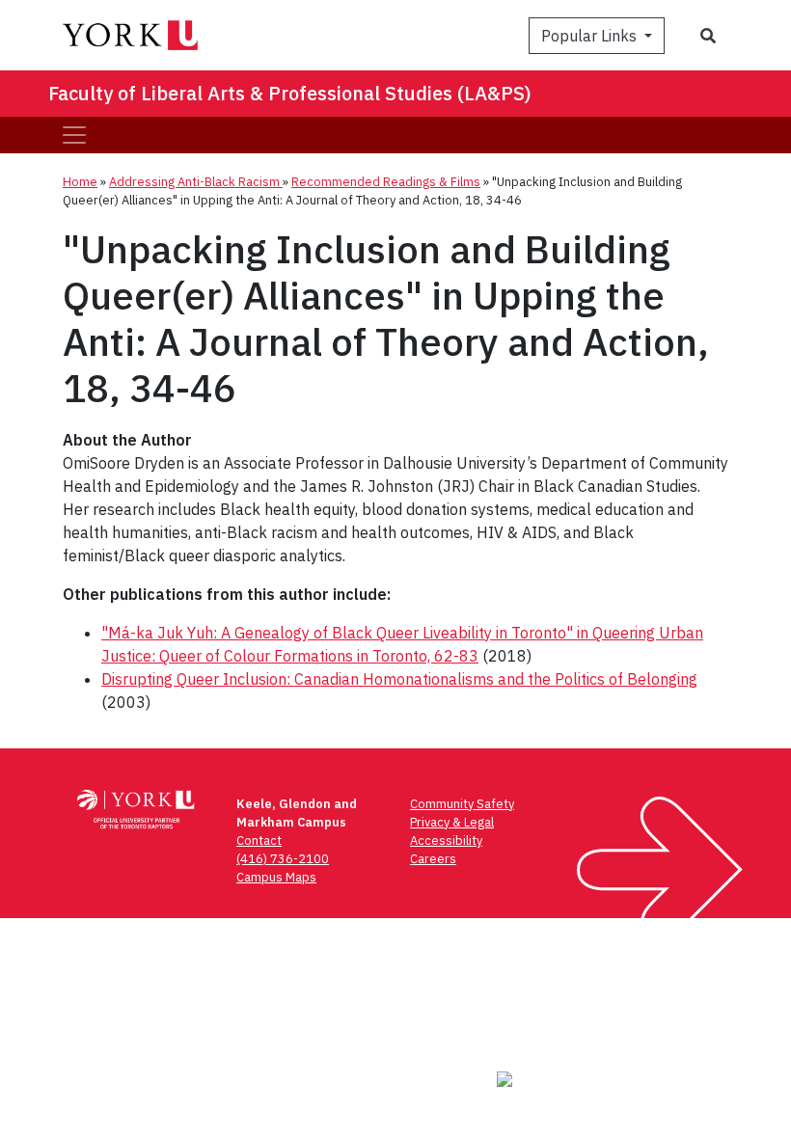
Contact (259, 840)
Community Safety (462, 804)
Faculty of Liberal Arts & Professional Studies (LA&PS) (290, 93)
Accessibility (446, 840)
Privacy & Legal (452, 822)
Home (80, 182)
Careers (433, 859)
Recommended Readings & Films (385, 182)
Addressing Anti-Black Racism (196, 182)
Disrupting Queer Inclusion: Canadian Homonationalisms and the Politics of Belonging (399, 679)
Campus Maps (276, 877)
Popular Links (591, 35)
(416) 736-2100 (282, 859)
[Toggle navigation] (74, 135)
